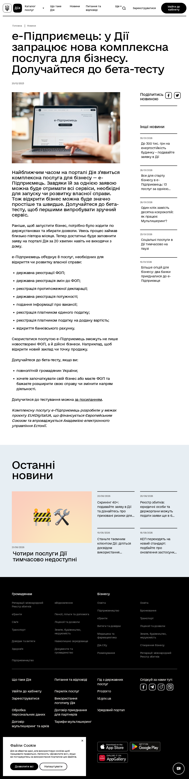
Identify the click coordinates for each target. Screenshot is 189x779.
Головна (17, 26)
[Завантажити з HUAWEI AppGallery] (112, 758)
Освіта (101, 602)
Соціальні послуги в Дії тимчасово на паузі (157, 244)
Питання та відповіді (93, 8)
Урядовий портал (111, 710)
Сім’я (15, 622)
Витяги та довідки (109, 626)
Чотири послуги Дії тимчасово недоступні (45, 556)
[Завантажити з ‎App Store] (112, 746)
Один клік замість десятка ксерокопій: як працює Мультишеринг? (157, 214)
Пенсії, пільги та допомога (72, 614)
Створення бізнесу (152, 645)
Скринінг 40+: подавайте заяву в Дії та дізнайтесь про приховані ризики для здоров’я (114, 509)
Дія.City (102, 645)
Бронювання (148, 610)
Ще (117, 6)
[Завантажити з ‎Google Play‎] (145, 746)
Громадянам (22, 594)
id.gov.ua (104, 698)
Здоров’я (17, 648)
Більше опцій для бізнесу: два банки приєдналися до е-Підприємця (156, 274)
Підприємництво (23, 660)
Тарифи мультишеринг (73, 721)
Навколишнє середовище (71, 641)
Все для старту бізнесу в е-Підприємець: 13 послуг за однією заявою (154, 182)
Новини (75, 6)
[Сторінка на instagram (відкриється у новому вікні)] (161, 687)
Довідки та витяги (23, 641)
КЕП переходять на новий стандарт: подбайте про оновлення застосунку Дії (158, 546)
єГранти (17, 614)
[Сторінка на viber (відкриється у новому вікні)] (170, 687)
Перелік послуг (66, 691)
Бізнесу (103, 594)
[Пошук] (124, 8)
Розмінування (106, 652)
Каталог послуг (30, 8)
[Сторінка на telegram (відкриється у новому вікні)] (152, 687)
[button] (82, 740)
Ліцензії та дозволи (67, 622)
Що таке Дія (55, 8)
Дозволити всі (24, 766)
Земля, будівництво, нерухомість (68, 631)
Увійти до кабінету (174, 8)
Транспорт (19, 629)
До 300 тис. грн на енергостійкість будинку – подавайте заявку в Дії (158, 150)
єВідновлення (64, 602)
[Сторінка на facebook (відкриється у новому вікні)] (143, 687)
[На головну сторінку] (12, 8)
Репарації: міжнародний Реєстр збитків (27, 604)
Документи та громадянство (64, 650)
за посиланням (88, 400)
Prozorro (104, 691)
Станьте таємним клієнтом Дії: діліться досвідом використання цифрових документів (115, 546)
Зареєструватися (144, 8)
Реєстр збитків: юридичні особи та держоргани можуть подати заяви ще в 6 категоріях (156, 509)
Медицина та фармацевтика (107, 635)
